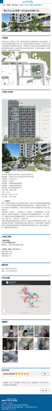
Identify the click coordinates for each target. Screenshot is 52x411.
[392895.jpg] (10, 357)
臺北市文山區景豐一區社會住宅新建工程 (33, 5)
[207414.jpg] (26, 344)
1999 (13, 407)
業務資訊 (9, 5)
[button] (45, 373)
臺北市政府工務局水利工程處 (27, 1)
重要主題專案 (15, 5)
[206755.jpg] (10, 344)
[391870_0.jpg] (41, 344)
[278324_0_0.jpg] (10, 331)
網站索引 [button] (1, 1)
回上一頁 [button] (44, 390)
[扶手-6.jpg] (41, 331)
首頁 (4, 5)
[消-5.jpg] (26, 331)
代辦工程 (21, 5)
